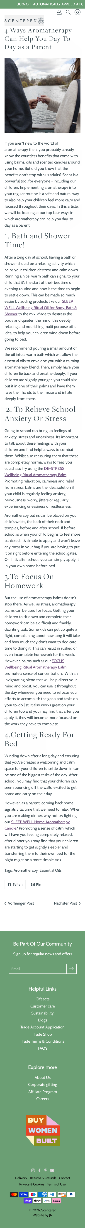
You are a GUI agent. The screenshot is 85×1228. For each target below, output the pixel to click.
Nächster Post (65, 903)
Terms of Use (56, 1184)
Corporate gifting (42, 1084)
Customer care (42, 1006)
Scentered (48, 1210)
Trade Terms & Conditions (42, 1041)
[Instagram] (33, 1170)
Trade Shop (42, 1034)
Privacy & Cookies (31, 1184)
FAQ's (42, 1048)
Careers (42, 1098)
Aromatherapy (26, 870)
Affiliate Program (42, 1091)
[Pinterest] (46, 1170)
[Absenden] (71, 969)
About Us (43, 1077)
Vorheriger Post (21, 903)
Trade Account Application (42, 1027)
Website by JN (43, 1215)
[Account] (59, 12)
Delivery (21, 1178)
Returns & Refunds (43, 1178)
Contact (64, 1178)
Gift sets (42, 998)
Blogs (42, 1020)
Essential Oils (50, 870)
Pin (38, 884)
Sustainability (42, 1013)
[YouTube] (52, 1170)
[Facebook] (39, 1170)
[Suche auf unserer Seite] (68, 12)
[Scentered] (24, 20)
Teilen (18, 884)
